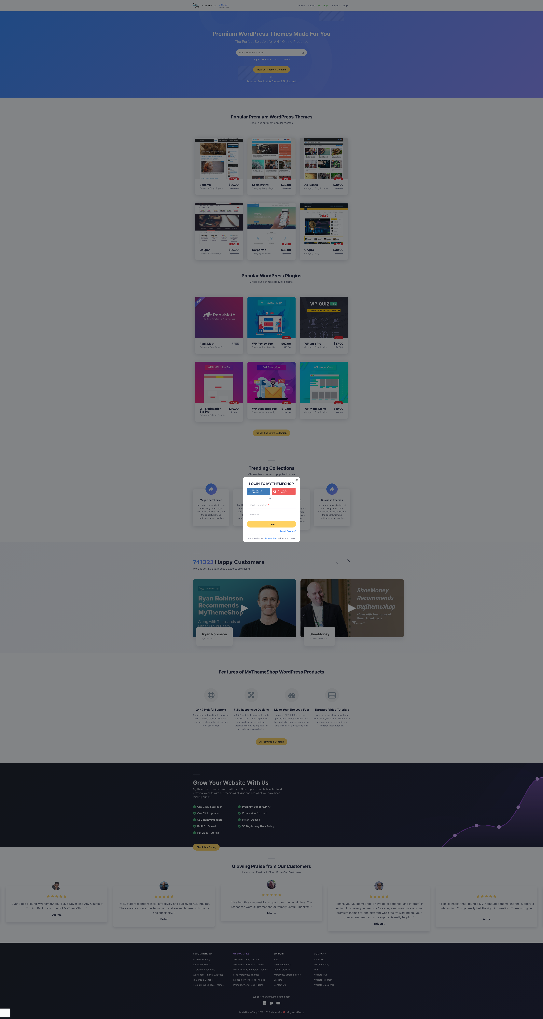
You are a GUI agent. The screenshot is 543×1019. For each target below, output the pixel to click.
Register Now (271, 538)
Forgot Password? (288, 531)
